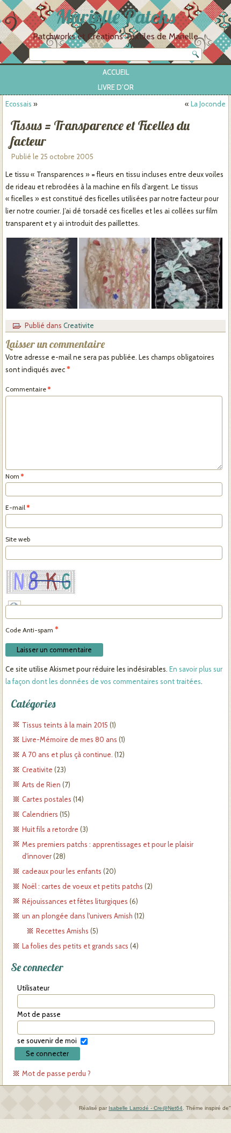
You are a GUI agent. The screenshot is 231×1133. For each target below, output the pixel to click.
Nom (14, 476)
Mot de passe (39, 1014)
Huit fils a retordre (50, 829)
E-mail (17, 507)
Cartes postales (46, 799)
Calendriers (40, 814)
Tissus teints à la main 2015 (65, 725)
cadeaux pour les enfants (62, 871)
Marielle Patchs (115, 16)
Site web (17, 539)
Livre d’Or (116, 87)
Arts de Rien (41, 784)
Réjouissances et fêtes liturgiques (75, 901)
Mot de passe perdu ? (56, 1073)
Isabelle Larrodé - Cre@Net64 (146, 1108)
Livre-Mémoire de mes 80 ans (69, 739)
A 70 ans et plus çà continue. (67, 754)
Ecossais (18, 103)
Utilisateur (33, 988)
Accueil (116, 72)
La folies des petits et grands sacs (75, 946)
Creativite (78, 325)
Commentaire (27, 389)
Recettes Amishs (62, 931)
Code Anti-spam (29, 630)
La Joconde (208, 103)
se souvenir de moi (47, 1040)
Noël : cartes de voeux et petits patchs (82, 886)
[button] (41, 273)
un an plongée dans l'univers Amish (77, 915)
